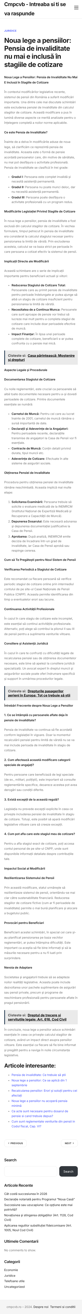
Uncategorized (14, 1287)
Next (68, 1143)
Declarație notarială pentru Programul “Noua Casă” (39, 1199)
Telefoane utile (14, 1281)
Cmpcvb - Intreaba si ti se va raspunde (35, 9)
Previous (17, 1143)
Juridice (10, 30)
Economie (11, 1270)
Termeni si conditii (62, 1307)
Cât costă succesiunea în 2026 (25, 1194)
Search (10, 1160)
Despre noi (40, 1307)
